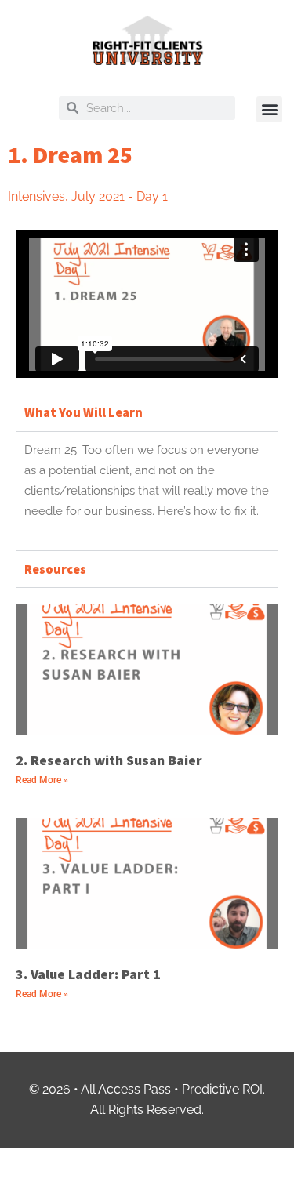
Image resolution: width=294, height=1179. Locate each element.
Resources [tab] (55, 569)
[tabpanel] (147, 490)
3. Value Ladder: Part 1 (88, 974)
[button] (269, 109)
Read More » (42, 780)
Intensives (36, 196)
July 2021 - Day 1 (119, 196)
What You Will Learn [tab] (83, 412)
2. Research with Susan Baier (109, 760)
